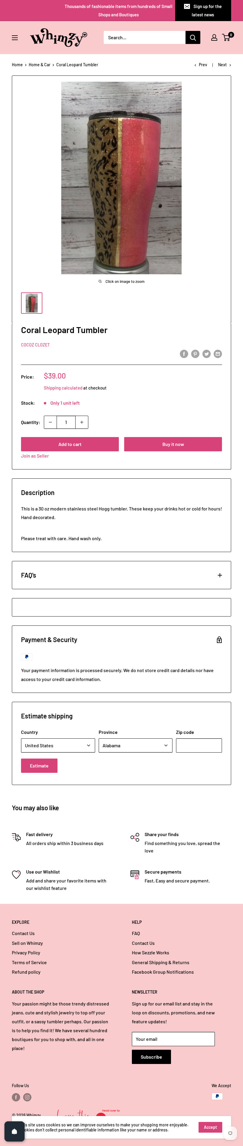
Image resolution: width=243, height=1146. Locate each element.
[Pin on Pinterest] (195, 353)
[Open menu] (15, 37)
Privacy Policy (26, 952)
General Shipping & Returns (160, 962)
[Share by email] (218, 353)
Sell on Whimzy (27, 943)
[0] (226, 37)
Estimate (39, 765)
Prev (203, 64)
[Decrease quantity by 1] (50, 422)
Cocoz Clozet (35, 344)
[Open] (14, 1131)
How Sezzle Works (150, 952)
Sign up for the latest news (207, 10)
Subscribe (151, 1057)
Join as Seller (35, 455)
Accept (210, 1127)
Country (29, 732)
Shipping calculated (63, 387)
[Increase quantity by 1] (82, 422)
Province (108, 732)
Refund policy (26, 972)
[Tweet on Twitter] (206, 353)
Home (17, 64)
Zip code (185, 732)
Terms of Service (29, 962)
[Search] (193, 37)
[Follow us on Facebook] (16, 1097)
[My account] (214, 37)
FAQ (136, 933)
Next (222, 64)
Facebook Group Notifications (163, 972)
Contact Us (23, 933)
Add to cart (69, 444)
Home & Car (39, 64)
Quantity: (30, 422)
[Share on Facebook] (184, 353)
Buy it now (173, 444)
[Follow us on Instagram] (27, 1097)
